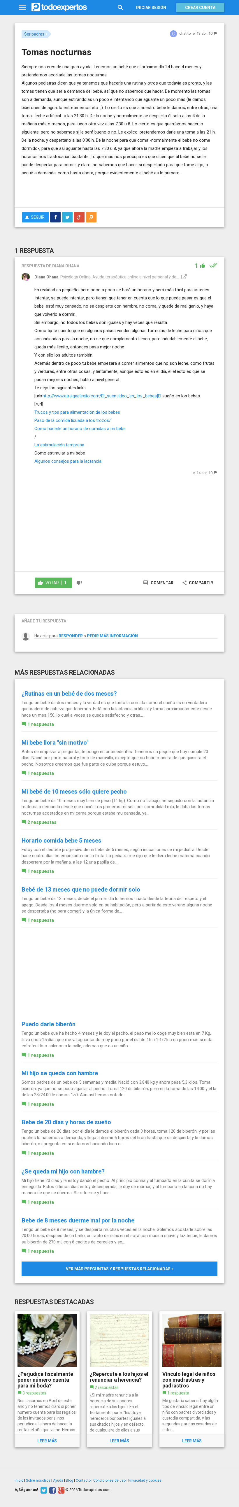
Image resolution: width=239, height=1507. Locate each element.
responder (71, 636)
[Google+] (60, 1489)
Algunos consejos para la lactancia (67, 461)
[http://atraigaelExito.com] (183, 277)
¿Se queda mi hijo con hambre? (63, 1171)
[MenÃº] (22, 7)
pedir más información (112, 636)
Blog (69, 1480)
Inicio (19, 1480)
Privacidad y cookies (144, 1480)
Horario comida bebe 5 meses (61, 840)
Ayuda (58, 1480)
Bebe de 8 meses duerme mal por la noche (78, 1220)
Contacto (83, 1480)
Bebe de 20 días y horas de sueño (66, 1122)
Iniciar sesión (151, 7)
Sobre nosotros (38, 1480)
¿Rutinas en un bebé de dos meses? (69, 693)
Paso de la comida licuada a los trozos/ (72, 420)
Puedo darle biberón (48, 1024)
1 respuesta (40, 724)
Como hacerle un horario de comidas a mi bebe (80, 428)
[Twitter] (43, 1489)
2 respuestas (42, 822)
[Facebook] (52, 1489)
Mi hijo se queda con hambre (60, 1073)
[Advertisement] (90, 185)
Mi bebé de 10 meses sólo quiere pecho (74, 791)
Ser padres (34, 34)
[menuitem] (55, 217)
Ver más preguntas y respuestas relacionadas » (119, 1268)
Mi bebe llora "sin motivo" (55, 742)
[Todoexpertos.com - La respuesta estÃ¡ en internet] (59, 7)
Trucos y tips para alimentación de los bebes (77, 412)
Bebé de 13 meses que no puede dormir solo (81, 889)
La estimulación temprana (59, 445)
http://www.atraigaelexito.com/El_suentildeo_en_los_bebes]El (102, 396)
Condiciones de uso (109, 1480)
